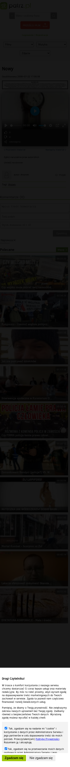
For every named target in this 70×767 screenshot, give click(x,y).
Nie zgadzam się (41, 758)
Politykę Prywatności (47, 739)
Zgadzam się (14, 758)
